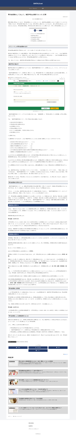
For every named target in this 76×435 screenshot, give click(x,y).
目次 (37, 30)
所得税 (26, 341)
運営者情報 (31, 423)
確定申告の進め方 (34, 35)
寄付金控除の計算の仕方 (36, 37)
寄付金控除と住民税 (35, 39)
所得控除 (22, 341)
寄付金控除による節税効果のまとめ (38, 40)
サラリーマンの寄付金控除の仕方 (38, 33)
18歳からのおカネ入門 (12, 341)
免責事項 (31, 426)
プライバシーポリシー (34, 428)
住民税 (18, 341)
